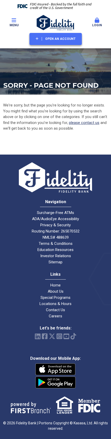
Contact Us (55, 310)
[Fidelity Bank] (55, 22)
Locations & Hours (55, 303)
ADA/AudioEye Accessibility (55, 219)
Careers (55, 316)
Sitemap (55, 262)
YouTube (66, 336)
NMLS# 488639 (56, 237)
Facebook (44, 336)
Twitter (52, 336)
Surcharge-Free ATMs (55, 212)
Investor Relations (55, 256)
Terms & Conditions (56, 243)
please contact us (84, 122)
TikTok (73, 336)
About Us (56, 291)
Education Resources (55, 249)
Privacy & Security (55, 225)
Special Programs (55, 297)
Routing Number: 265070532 (56, 231)
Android (55, 382)
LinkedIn (38, 336)
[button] (97, 23)
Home (55, 285)
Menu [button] (14, 25)
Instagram (59, 336)
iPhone (55, 369)
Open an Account (60, 39)
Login (97, 25)
